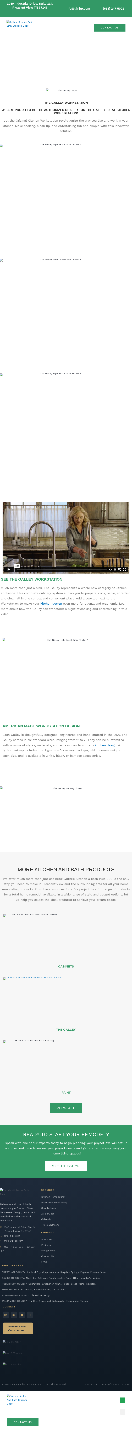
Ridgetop (91, 1284)
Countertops (48, 1208)
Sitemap (126, 1384)
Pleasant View (98, 1272)
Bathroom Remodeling (54, 1202)
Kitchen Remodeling (52, 1196)
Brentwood (44, 1301)
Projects (46, 1245)
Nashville (31, 1278)
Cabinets (46, 1219)
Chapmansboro (50, 1272)
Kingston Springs (69, 1272)
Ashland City (34, 1272)
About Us (46, 1239)
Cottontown (58, 1289)
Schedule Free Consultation (17, 1328)
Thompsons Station (77, 1301)
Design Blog (48, 1250)
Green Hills (72, 1278)
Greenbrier (48, 1284)
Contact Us (47, 1256)
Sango (46, 1295)
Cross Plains (77, 1284)
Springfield (34, 1284)
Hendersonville (42, 1289)
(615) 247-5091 (12, 1236)
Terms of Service (110, 1384)
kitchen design (51, 603)
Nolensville (58, 1301)
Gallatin (28, 1289)
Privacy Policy (91, 1384)
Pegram (84, 1272)
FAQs (44, 1261)
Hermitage (85, 1278)
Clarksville (36, 1295)
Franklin (33, 1301)
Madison (96, 1278)
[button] (122, 1412)
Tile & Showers (50, 1224)
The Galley (66, 1029)
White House (62, 1284)
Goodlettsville (56, 1278)
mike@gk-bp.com (13, 1241)
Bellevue (42, 1278)
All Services (47, 1213)
